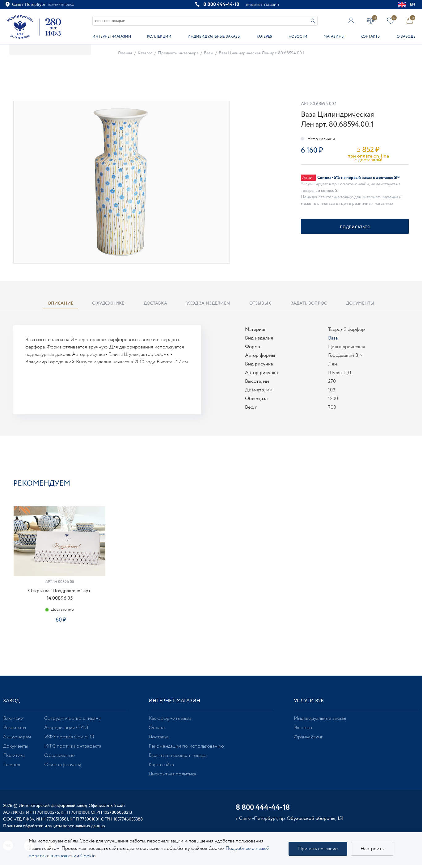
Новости (298, 36)
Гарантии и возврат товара (178, 755)
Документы (15, 746)
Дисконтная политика (172, 774)
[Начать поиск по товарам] (313, 20)
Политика (14, 755)
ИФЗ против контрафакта (72, 746)
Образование (59, 755)
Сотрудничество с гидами (72, 718)
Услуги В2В (309, 700)
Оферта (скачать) (62, 764)
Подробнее (59, 641)
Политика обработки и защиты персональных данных (54, 826)
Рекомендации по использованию (186, 746)
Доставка (159, 737)
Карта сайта (161, 764)
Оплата (157, 727)
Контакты (371, 36)
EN (413, 4)
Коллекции (159, 36)
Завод (11, 700)
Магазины (333, 36)
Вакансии (13, 718)
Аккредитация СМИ (66, 727)
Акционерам (17, 737)
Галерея (264, 36)
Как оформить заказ (170, 718)
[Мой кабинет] (351, 20)
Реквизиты (14, 727)
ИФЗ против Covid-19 (69, 737)
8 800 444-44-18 (221, 4)
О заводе (406, 36)
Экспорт (303, 727)
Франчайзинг (308, 737)
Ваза (333, 338)
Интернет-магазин (111, 36)
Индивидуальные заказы (214, 36)
